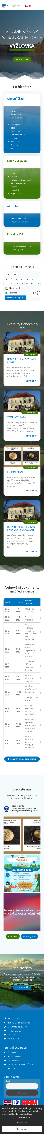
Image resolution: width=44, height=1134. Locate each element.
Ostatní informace (18, 135)
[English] (29, 6)
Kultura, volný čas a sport (21, 180)
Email (8, 1081)
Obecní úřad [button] (14, 288)
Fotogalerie (15, 190)
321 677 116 (12, 1027)
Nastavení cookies (22, 1117)
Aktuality (14, 145)
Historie (14, 176)
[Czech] (26, 6)
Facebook (11, 1068)
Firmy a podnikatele (19, 183)
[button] (8, 274)
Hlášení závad (16, 118)
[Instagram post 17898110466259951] (22, 873)
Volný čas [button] (13, 292)
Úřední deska (16, 131)
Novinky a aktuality (18, 218)
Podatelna (15, 121)
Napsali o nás (16, 193)
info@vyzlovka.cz (14, 1031)
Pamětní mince (15, 472)
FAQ (12, 148)
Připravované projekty (19, 222)
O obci (13, 173)
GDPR (13, 128)
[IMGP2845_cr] (22, 333)
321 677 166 (22, 1027)
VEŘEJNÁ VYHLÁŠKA (16, 417)
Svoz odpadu (16, 141)
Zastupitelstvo (16, 114)
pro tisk (36, 293)
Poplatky (14, 138)
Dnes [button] (14, 274)
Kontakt (14, 111)
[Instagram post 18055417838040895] (22, 912)
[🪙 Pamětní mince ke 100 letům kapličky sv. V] (22, 835)
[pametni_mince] (22, 446)
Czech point (15, 124)
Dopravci (14, 187)
